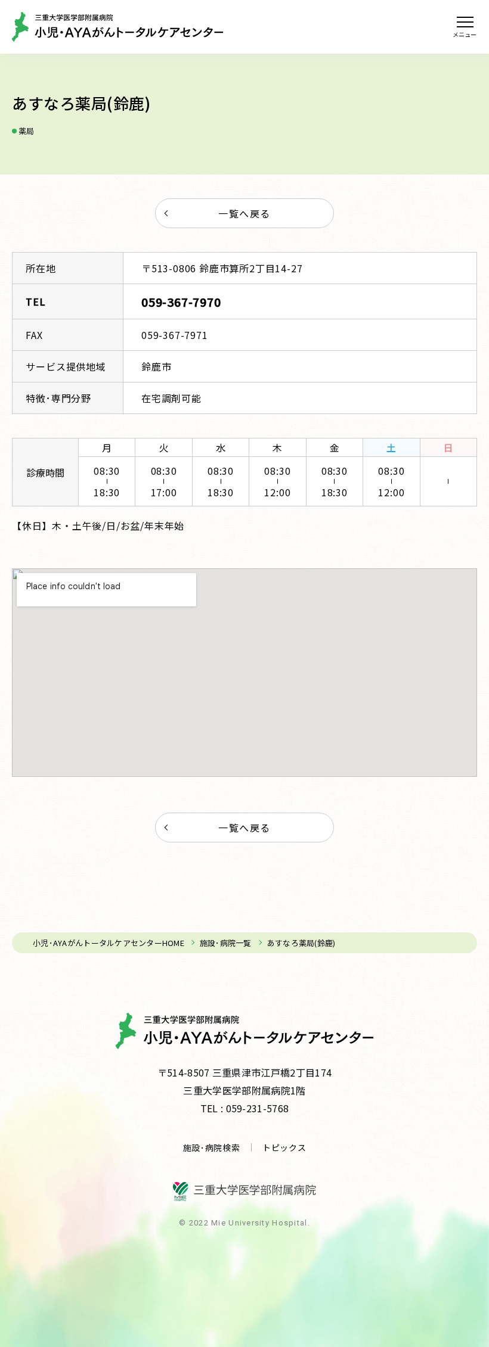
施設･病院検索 (211, 1147)
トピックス (284, 1147)
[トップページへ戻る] (117, 27)
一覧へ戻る (244, 213)
